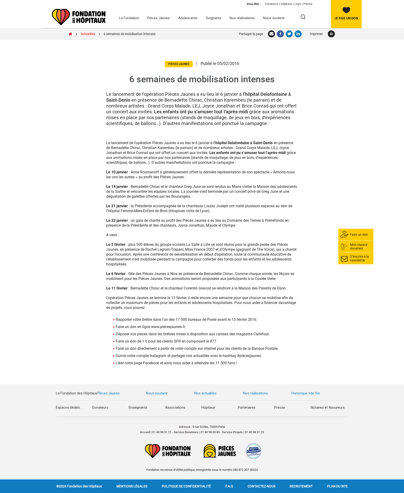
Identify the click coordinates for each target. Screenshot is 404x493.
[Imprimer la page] (331, 34)
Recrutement (301, 486)
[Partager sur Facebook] (280, 34)
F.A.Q (229, 486)
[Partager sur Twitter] (289, 34)
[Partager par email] (271, 34)
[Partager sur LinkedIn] (298, 34)
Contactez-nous (261, 486)
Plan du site (337, 486)
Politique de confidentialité (186, 486)
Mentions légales (131, 486)
